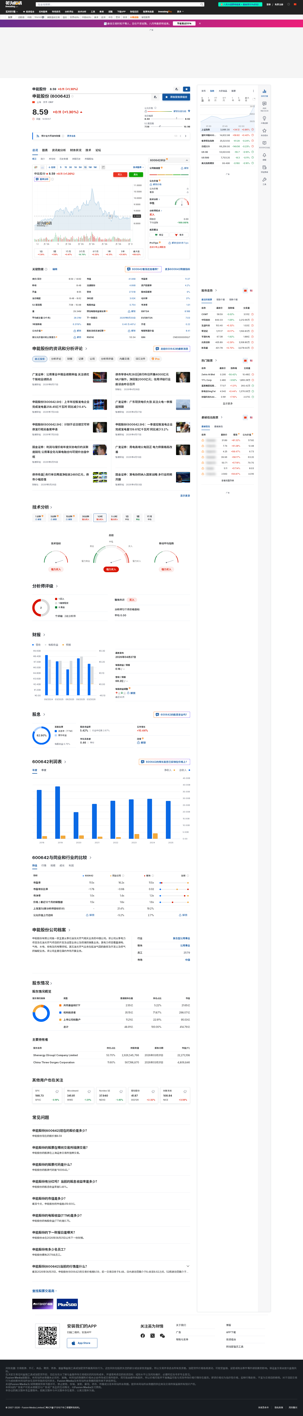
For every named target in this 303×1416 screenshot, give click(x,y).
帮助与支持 (182, 1339)
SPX (37, 1090)
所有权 (52, 159)
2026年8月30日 (128, 317)
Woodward (72, 1090)
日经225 (205, 146)
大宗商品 (223, 91)
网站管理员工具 (234, 1346)
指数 (212, 91)
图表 (45, 150)
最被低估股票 (209, 417)
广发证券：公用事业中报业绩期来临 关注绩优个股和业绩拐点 (60, 377)
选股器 (21, 17)
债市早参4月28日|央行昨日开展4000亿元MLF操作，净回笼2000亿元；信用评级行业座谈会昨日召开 (143, 379)
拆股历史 (76, 159)
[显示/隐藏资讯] (103, 167)
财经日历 (134, 11)
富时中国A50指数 (209, 135)
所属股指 (89, 159)
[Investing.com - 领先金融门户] (14, 4)
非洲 (125, 17)
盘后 (65, 17)
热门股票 (207, 360)
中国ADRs (86, 17)
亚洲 (118, 17)
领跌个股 (233, 299)
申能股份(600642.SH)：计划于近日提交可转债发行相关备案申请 (60, 427)
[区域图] (42, 167)
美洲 (96, 17)
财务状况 (75, 150)
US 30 (204, 152)
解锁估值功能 (180, 111)
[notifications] (289, 4)
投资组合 (231, 1339)
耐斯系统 (167, 1090)
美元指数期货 (207, 163)
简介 (43, 159)
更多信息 (71, 136)
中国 (29, 17)
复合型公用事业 (181, 938)
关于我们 (181, 1325)
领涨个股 (220, 299)
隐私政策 (279, 1407)
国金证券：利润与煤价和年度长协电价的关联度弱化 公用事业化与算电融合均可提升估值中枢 (60, 452)
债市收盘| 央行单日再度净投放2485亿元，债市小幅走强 (60, 477)
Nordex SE (104, 1090)
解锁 (91, 914)
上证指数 (205, 129)
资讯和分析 (59, 150)
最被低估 (205, 426)
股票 (10, 17)
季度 (43, 770)
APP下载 (231, 1332)
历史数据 (64, 159)
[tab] (39, 518)
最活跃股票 (206, 299)
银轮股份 (135, 1090)
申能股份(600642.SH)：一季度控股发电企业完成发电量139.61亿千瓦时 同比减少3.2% (144, 427)
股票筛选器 (148, 11)
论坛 (98, 150)
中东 (111, 17)
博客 (228, 1325)
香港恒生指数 (207, 140)
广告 (178, 1332)
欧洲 (103, 17)
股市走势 (207, 290)
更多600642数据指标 (177, 269)
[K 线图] (36, 167)
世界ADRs (74, 17)
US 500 (205, 157)
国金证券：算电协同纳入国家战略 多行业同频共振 (143, 477)
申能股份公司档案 (49, 929)
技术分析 (40, 507)
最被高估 (218, 426)
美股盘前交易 (53, 17)
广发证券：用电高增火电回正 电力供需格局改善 (143, 449)
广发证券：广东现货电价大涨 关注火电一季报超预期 (143, 404)
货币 (203, 91)
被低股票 (146, 17)
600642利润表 (47, 761)
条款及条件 (263, 1407)
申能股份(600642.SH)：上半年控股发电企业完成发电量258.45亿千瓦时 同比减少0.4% (60, 404)
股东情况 (40, 983)
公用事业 (185, 945)
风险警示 (293, 1407)
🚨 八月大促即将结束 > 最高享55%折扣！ (240, 4)
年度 (34, 770)
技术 (88, 150)
